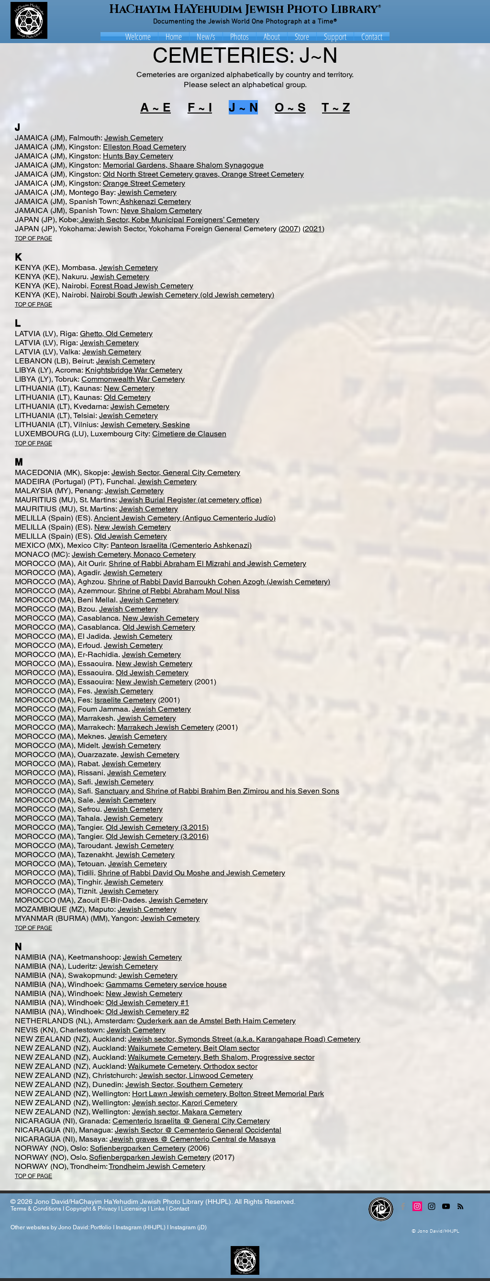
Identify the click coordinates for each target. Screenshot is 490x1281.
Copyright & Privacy (91, 1208)
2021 (313, 228)
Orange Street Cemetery (144, 183)
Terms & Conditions (36, 1208)
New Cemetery (129, 388)
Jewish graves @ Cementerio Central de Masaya (193, 1139)
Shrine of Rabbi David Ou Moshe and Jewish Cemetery (191, 872)
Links (158, 1208)
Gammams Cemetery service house (166, 984)
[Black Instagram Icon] (431, 1206)
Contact (179, 1208)
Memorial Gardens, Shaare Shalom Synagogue (183, 165)
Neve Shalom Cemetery (161, 210)
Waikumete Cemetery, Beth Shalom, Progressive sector (221, 1057)
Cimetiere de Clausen (189, 433)
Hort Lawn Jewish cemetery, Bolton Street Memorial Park (228, 1093)
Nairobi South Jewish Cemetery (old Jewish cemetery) (182, 294)
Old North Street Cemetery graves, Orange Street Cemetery (203, 174)
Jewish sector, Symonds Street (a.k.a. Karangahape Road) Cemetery (244, 1038)
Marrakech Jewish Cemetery (165, 727)
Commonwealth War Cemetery (133, 379)
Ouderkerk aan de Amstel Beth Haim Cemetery (216, 1020)
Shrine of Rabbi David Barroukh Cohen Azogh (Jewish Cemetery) (219, 581)
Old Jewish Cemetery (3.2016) (157, 836)
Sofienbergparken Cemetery (138, 1148)
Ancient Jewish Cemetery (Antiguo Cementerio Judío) (185, 517)
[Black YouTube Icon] (446, 1206)
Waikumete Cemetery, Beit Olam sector (193, 1048)
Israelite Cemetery (125, 699)
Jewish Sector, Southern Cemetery (184, 1084)
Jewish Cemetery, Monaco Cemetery (134, 554)
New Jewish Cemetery (132, 527)
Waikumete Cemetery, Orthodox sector (192, 1066)
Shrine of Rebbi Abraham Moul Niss (179, 590)
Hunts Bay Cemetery (138, 155)
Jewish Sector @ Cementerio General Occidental (198, 1129)
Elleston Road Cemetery (144, 146)
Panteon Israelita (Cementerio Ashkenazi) (181, 545)
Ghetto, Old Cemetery (116, 333)
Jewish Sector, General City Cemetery (175, 472)
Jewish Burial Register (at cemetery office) (190, 499)
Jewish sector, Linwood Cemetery (196, 1075)
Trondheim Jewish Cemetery (157, 1166)
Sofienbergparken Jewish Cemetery (150, 1157)
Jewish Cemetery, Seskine (145, 424)
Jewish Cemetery (133, 137)
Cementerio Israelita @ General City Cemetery (191, 1120)
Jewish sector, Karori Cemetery (184, 1102)
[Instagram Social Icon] (417, 1206)
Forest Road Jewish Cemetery (141, 285)
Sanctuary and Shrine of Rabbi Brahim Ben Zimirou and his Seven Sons (217, 790)
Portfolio (100, 1227)
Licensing (133, 1208)
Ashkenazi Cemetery (155, 201)
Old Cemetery (127, 397)
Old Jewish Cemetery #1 (147, 1002)
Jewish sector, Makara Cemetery (187, 1111)
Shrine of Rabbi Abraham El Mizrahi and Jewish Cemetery (207, 563)
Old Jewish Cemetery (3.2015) (157, 827)
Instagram (129, 1227)
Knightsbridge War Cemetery (133, 369)
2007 (289, 228)
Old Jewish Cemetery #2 (147, 1011)
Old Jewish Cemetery (130, 536)
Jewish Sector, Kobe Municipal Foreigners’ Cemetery (168, 219)
